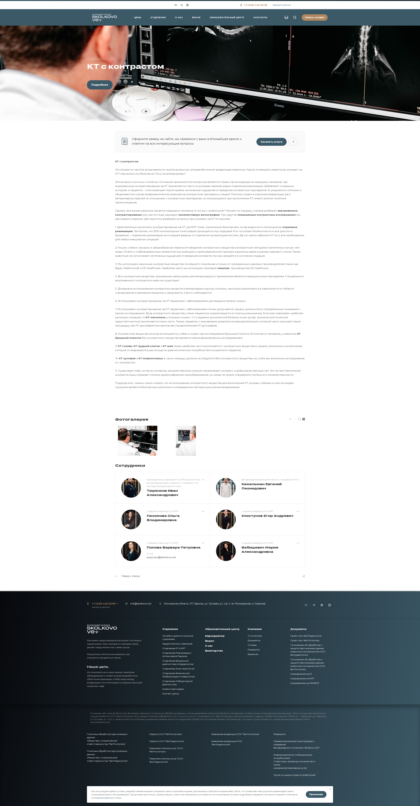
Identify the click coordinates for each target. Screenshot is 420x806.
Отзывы (252, 645)
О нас (209, 645)
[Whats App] (187, 5)
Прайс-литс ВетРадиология (305, 635)
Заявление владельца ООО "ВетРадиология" (226, 743)
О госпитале (255, 635)
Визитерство (214, 650)
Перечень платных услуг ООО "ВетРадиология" (166, 760)
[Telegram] (181, 5)
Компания (255, 629)
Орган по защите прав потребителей (294, 775)
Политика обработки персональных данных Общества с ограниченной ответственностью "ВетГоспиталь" (107, 739)
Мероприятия (214, 635)
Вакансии (253, 654)
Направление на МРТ (302, 678)
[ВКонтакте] (175, 5)
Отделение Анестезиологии (178, 668)
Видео (209, 640)
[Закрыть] (330, 789)
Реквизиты (254, 649)
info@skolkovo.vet (140, 603)
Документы (254, 640)
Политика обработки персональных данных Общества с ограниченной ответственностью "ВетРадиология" (107, 756)
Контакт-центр (170, 693)
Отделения (170, 629)
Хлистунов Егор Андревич (267, 515)
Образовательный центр (222, 629)
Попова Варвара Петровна (173, 547)
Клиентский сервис (173, 689)
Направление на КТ (301, 674)
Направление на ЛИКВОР (304, 683)
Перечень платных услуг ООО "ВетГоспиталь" (166, 750)
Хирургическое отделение (177, 643)
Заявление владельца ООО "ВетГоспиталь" (235, 734)
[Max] (194, 5)
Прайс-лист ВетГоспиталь (304, 640)
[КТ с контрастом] (137, 441)
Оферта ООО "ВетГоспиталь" (165, 734)
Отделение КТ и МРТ (173, 648)
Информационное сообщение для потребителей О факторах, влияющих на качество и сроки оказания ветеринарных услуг (294, 761)
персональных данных (184, 716)
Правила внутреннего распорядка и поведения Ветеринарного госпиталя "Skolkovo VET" (296, 744)
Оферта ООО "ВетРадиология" (166, 741)
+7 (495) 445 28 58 (255, 5)
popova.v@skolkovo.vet (161, 557)
